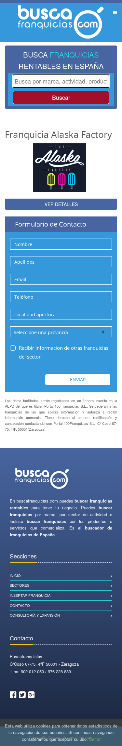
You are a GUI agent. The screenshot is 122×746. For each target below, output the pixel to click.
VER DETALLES (61, 204)
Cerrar (95, 739)
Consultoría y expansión (35, 615)
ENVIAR (78, 379)
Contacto (20, 605)
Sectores (19, 585)
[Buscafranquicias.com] (42, 479)
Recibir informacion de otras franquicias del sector (63, 352)
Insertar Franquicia (30, 595)
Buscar (61, 97)
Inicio (15, 575)
